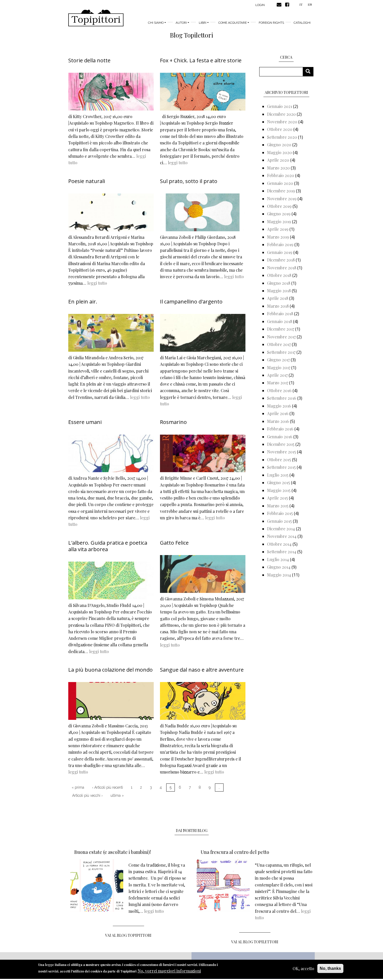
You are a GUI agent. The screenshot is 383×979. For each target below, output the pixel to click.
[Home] (95, 18)
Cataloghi (302, 23)
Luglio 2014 (278, 559)
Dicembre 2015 (280, 444)
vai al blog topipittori (128, 935)
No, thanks (330, 968)
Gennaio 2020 (280, 183)
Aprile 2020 (278, 160)
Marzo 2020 (278, 168)
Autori (181, 23)
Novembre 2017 (281, 336)
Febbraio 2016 (280, 428)
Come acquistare (232, 23)
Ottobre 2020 (279, 129)
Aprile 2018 (277, 298)
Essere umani (85, 421)
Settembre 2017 (281, 352)
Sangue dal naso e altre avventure (202, 669)
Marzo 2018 (278, 306)
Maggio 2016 (279, 406)
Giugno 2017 (278, 359)
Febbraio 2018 (280, 313)
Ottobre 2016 (279, 390)
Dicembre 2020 (281, 114)
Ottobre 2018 (279, 275)
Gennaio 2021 (279, 106)
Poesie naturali (86, 181)
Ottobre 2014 (279, 544)
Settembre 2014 (281, 551)
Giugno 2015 (278, 482)
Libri (202, 23)
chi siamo (156, 23)
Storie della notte (89, 60)
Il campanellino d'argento (191, 301)
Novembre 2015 (281, 451)
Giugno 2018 (278, 283)
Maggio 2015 (279, 490)
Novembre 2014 (281, 536)
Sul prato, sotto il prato (188, 181)
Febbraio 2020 (280, 175)
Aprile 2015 (277, 498)
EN (310, 4)
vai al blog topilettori (254, 941)
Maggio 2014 (279, 574)
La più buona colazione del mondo (110, 669)
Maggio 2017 (278, 367)
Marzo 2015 (277, 505)
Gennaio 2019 (279, 252)
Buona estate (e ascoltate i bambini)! (112, 852)
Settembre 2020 (282, 137)
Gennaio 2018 (279, 321)
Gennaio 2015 (279, 521)
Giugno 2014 (279, 567)
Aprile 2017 (277, 375)
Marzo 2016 (278, 421)
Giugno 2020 (279, 144)
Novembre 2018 (281, 267)
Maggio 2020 (279, 152)
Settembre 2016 (281, 398)
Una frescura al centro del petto (235, 852)
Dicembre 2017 (280, 329)
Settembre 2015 (281, 467)
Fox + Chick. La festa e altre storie (201, 60)
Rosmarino (173, 421)
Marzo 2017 (277, 382)
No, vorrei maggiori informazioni (169, 971)
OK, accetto (303, 968)
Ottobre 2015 (279, 459)
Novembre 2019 (281, 198)
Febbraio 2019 (280, 244)
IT (300, 4)
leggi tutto (178, 162)
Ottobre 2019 (279, 206)
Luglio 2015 (277, 475)
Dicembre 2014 (281, 528)
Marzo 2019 (278, 237)
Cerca (309, 71)
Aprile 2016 (277, 413)
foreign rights (271, 23)
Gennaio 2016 (279, 436)
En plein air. (82, 301)
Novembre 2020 (282, 121)
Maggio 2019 (279, 221)
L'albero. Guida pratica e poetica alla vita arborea (107, 546)
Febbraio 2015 (280, 513)
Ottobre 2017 (279, 344)
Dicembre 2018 (281, 260)
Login (260, 5)
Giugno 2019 (279, 213)
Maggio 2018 (279, 290)
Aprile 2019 (277, 229)
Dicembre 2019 (281, 190)
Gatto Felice (174, 542)
